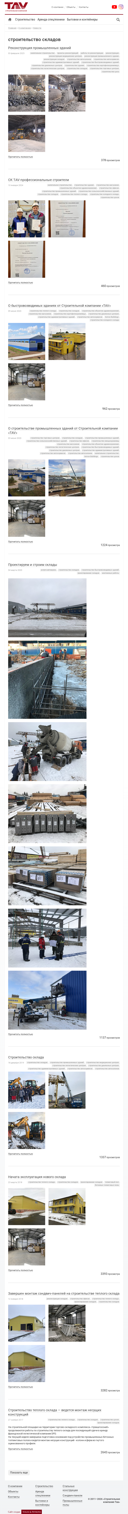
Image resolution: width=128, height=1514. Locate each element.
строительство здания (74, 65)
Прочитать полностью (20, 156)
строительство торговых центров (104, 68)
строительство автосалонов (79, 59)
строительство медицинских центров (102, 1062)
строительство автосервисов (106, 59)
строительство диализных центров (47, 65)
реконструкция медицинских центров (65, 56)
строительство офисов (109, 188)
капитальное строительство (42, 53)
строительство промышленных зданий (59, 191)
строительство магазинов (107, 185)
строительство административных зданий (60, 62)
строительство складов (77, 68)
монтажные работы (110, 573)
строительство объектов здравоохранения (78, 188)
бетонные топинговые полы (107, 1185)
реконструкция (112, 53)
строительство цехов (110, 197)
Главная (12, 28)
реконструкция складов (54, 59)
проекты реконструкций (67, 53)
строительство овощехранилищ (105, 441)
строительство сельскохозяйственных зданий (99, 191)
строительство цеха (110, 72)
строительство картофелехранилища (103, 65)
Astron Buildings (112, 317)
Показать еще (19, 1472)
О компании (24, 28)
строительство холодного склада (104, 194)
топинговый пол (112, 1182)
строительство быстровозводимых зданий (100, 62)
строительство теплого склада (74, 194)
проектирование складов (88, 573)
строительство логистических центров (47, 68)
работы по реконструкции (92, 53)
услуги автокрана (48, 570)
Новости (37, 28)
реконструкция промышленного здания (101, 56)
